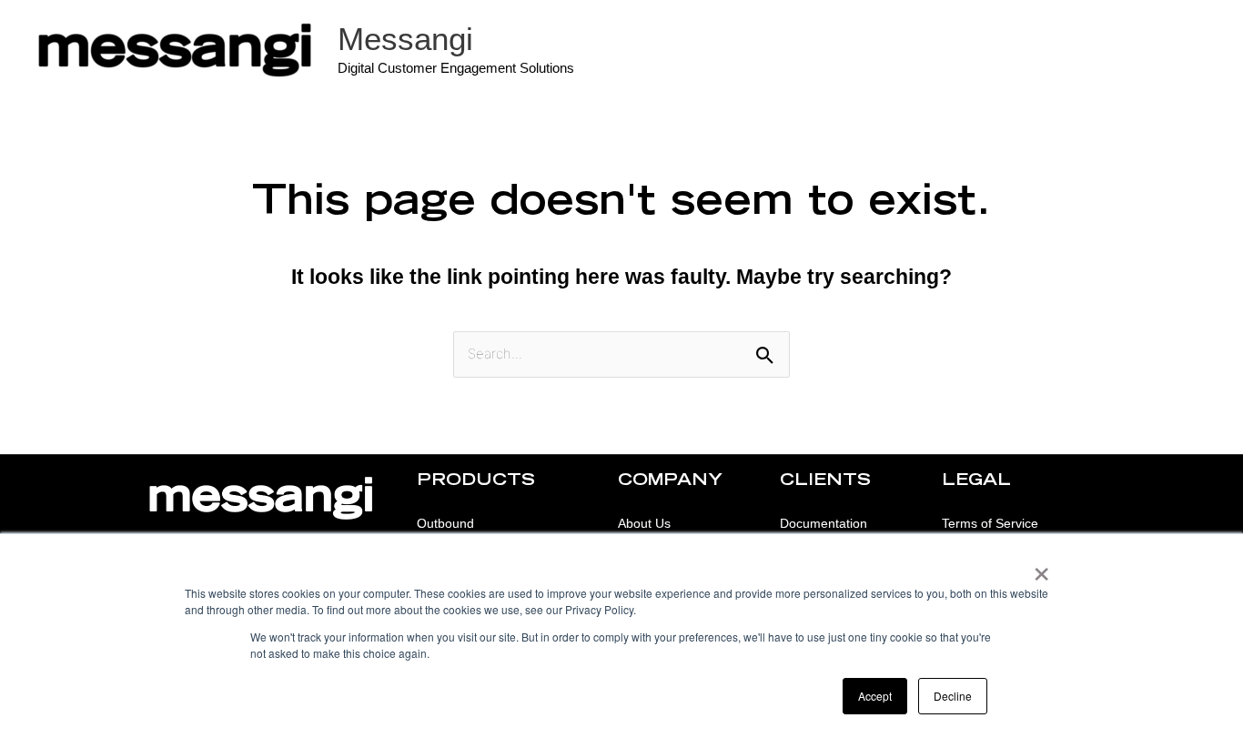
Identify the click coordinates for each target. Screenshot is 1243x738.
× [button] (1041, 568)
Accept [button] (875, 695)
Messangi (405, 38)
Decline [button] (953, 695)
